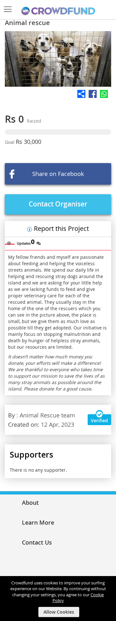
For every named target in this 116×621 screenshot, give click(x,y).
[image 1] (58, 59)
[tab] (10, 242)
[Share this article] (58, 94)
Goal (10, 142)
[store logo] (58, 11)
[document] (59, 598)
